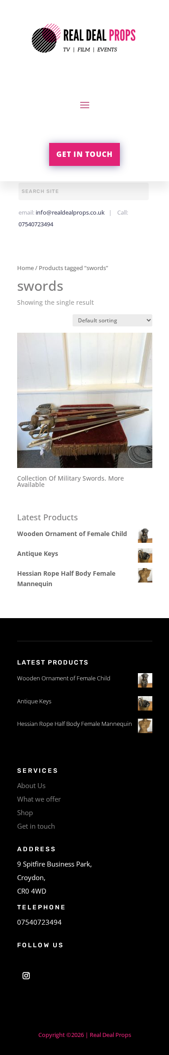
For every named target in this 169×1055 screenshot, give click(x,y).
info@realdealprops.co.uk (70, 212)
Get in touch (36, 825)
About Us (31, 785)
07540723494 (35, 224)
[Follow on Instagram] (26, 976)
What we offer (39, 798)
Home (25, 268)
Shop (25, 812)
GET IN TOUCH (84, 154)
